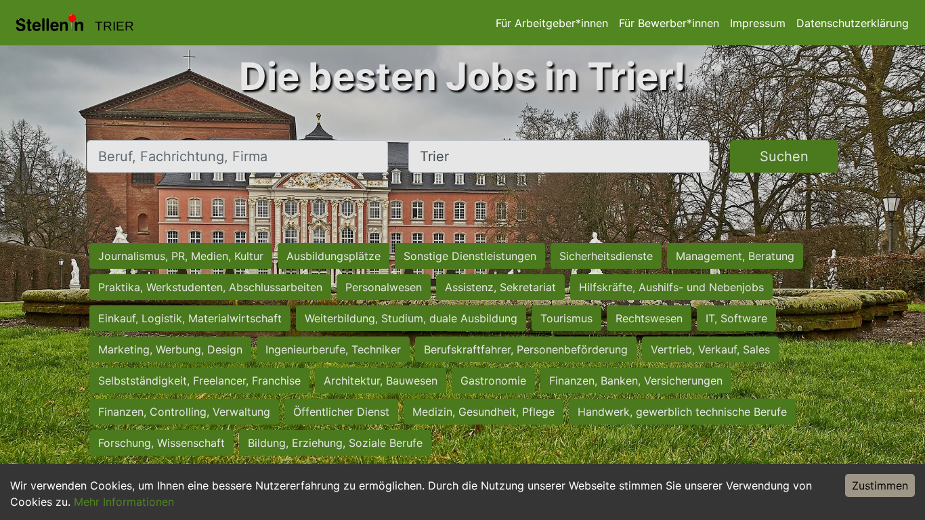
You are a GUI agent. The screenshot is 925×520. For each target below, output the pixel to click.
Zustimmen (880, 485)
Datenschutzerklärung (852, 23)
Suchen (784, 156)
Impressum (758, 23)
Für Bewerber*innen (669, 23)
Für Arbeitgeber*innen (552, 23)
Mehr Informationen (124, 501)
